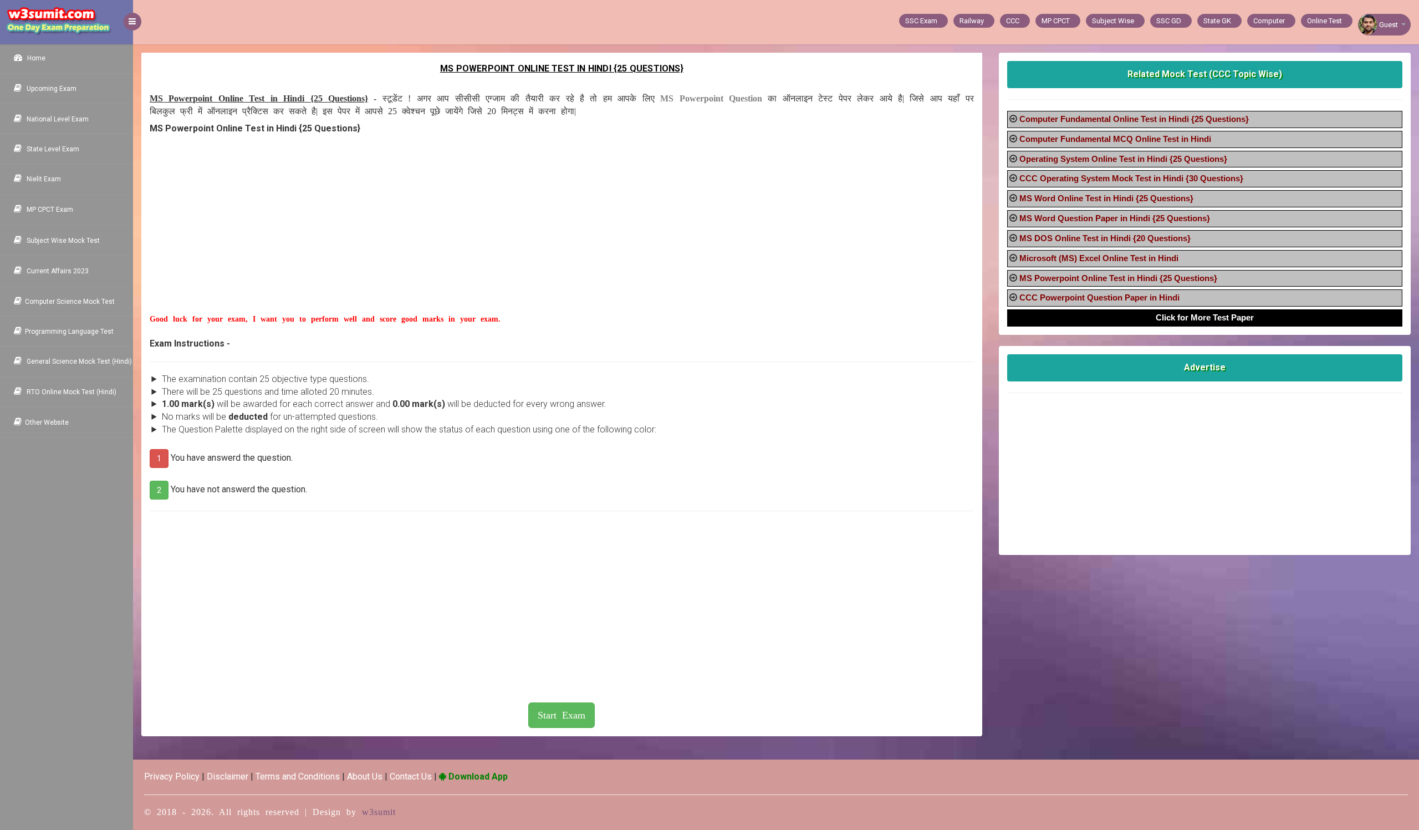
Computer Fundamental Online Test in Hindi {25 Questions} (1134, 119)
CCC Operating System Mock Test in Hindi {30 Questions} (1131, 178)
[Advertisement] (490, 236)
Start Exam (561, 715)
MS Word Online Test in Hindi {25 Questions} (1106, 198)
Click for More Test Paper (1205, 317)
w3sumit (379, 812)
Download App (477, 776)
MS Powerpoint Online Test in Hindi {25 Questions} (1118, 278)
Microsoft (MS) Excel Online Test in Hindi (1098, 258)
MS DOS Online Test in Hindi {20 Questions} (1105, 238)
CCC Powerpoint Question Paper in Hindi (1099, 297)
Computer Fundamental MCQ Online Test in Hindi (1115, 139)
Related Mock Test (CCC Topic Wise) (1204, 74)
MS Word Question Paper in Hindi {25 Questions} (1114, 218)
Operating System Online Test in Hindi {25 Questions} (1123, 159)
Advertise (1205, 367)
